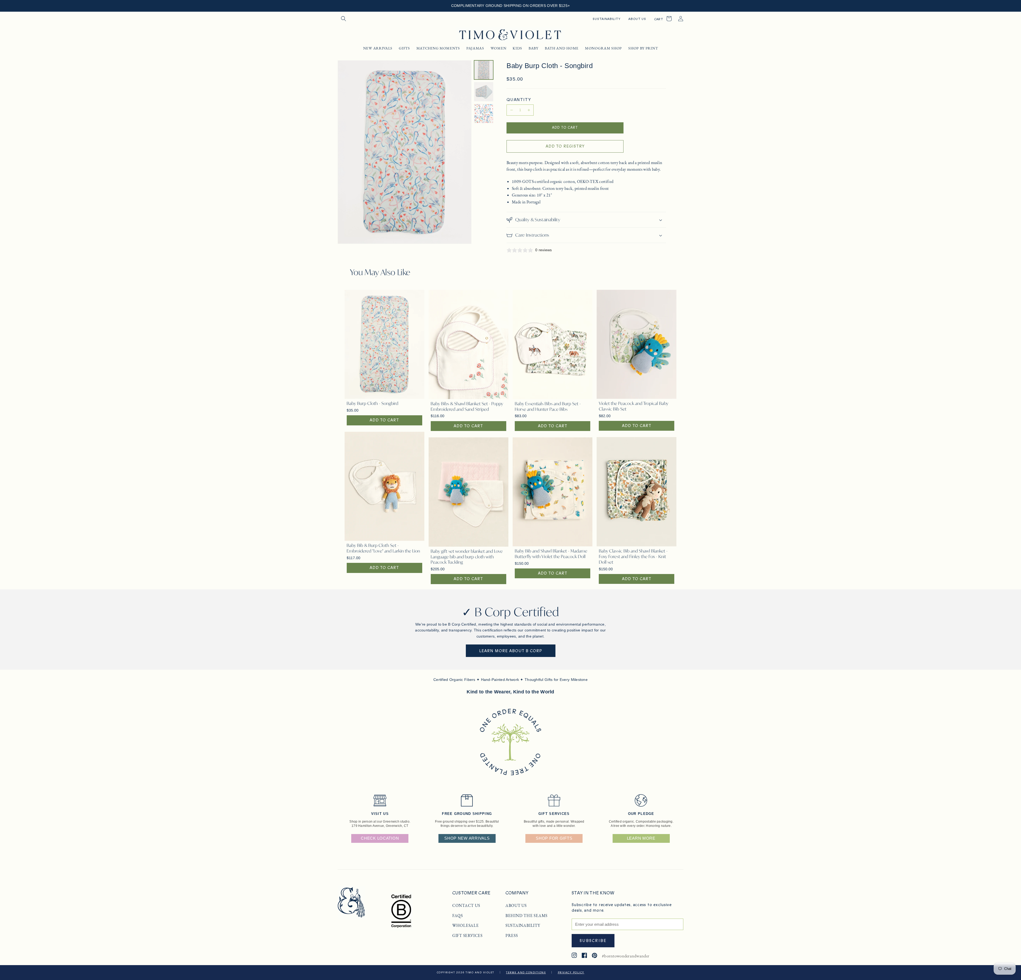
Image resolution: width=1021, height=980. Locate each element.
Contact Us (466, 905)
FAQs (457, 915)
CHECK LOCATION (380, 838)
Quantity (519, 100)
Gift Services (467, 935)
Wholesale (465, 925)
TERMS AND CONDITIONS (526, 972)
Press (511, 935)
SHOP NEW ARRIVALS (466, 838)
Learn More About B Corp (510, 651)
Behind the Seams (526, 915)
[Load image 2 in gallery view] (483, 91)
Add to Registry (565, 146)
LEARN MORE (641, 838)
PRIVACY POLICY (571, 972)
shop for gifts (554, 838)
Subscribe (593, 940)
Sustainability (522, 925)
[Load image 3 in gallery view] (483, 113)
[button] (343, 18)
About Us (516, 905)
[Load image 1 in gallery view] (483, 69)
